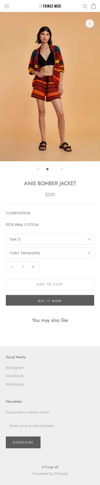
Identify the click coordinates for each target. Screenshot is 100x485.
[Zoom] (89, 23)
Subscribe (23, 442)
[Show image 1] (47, 169)
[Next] (61, 169)
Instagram (15, 367)
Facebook (15, 375)
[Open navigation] (6, 6)
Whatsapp (15, 384)
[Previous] (38, 169)
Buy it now (50, 301)
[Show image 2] (52, 169)
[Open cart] (94, 6)
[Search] (85, 6)
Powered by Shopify (50, 473)
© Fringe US (50, 467)
